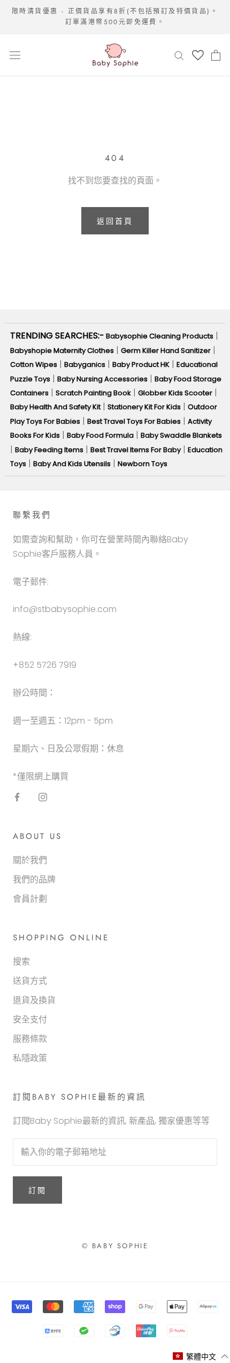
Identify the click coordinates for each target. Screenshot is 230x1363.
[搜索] (179, 55)
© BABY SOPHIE (115, 1246)
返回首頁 (115, 221)
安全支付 (30, 1019)
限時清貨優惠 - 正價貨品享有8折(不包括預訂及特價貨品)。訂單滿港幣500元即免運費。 (115, 16)
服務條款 (30, 1039)
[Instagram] (43, 797)
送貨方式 (30, 981)
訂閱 (37, 1190)
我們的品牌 (34, 879)
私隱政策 (30, 1058)
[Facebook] (17, 797)
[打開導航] (15, 55)
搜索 (21, 961)
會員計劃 (30, 899)
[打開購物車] (215, 55)
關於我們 (30, 860)
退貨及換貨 (34, 1000)
